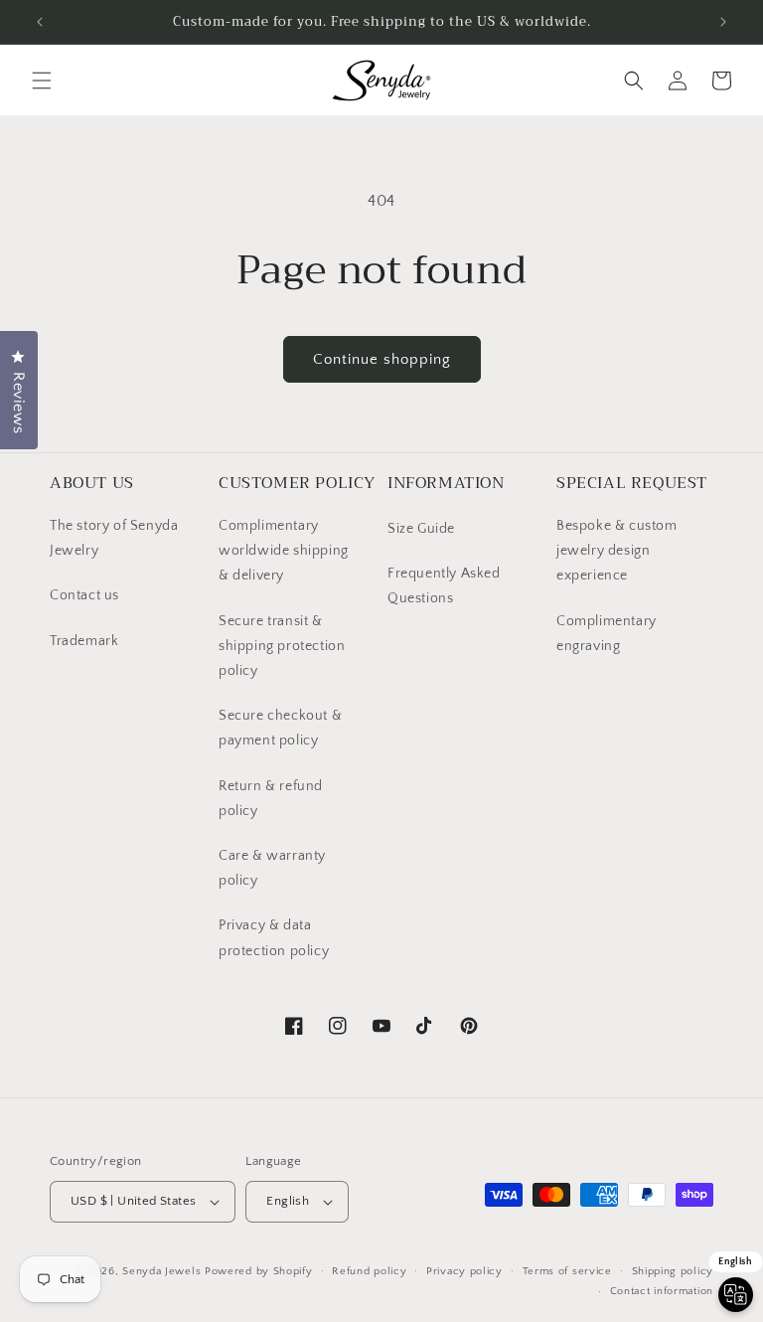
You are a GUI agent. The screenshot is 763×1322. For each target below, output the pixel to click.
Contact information (661, 1291)
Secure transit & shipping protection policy (282, 646)
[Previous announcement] (40, 22)
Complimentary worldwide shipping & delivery (284, 550)
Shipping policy (673, 1271)
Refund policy (369, 1271)
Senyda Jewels (161, 1271)
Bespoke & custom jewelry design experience (617, 550)
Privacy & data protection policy (274, 937)
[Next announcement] (723, 22)
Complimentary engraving (606, 633)
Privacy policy (464, 1271)
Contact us (84, 595)
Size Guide (421, 529)
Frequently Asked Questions (444, 586)
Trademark (84, 641)
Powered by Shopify (259, 1271)
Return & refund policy (271, 798)
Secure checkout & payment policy (280, 728)
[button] (42, 80)
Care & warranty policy (272, 868)
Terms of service (567, 1271)
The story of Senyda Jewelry (114, 538)
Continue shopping (382, 359)
